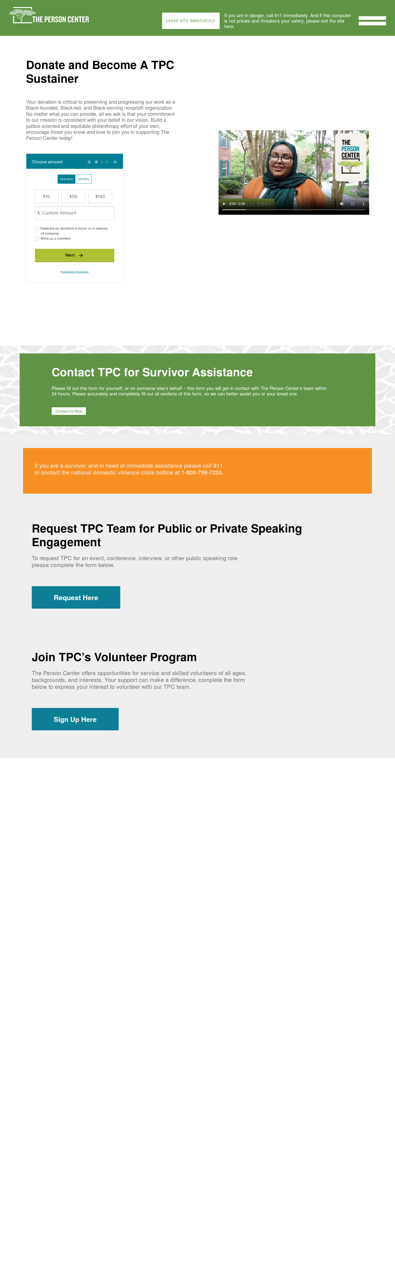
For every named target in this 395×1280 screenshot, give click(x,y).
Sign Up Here (75, 719)
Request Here (76, 597)
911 (218, 465)
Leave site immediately (191, 20)
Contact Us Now (69, 411)
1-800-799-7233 (201, 472)
